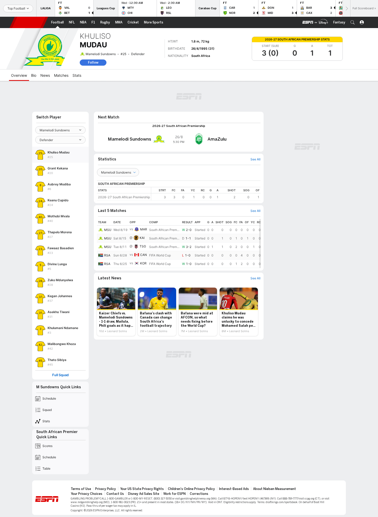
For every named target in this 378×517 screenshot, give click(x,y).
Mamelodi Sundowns (101, 54)
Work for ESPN (174, 494)
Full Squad (60, 375)
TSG (143, 246)
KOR (143, 263)
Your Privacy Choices (86, 494)
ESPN (28, 22)
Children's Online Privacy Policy (191, 489)
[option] (116, 312)
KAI (142, 238)
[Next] (346, 8)
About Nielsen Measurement (274, 489)
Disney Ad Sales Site (143, 494)
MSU (107, 230)
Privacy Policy (105, 489)
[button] (352, 22)
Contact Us (115, 494)
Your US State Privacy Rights (142, 489)
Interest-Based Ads (234, 489)
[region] (205, 194)
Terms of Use (81, 489)
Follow (93, 62)
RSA (107, 255)
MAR (143, 229)
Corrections (199, 494)
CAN (143, 255)
